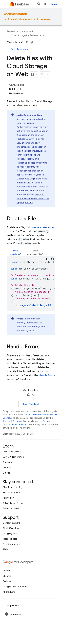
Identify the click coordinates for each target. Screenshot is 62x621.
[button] (15, 252)
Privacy (16, 605)
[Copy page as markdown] (43, 74)
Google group (10, 533)
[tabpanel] (31, 283)
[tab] (15, 252)
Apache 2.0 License (12, 421)
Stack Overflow (11, 528)
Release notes (10, 538)
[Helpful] (26, 42)
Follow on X (8, 497)
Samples (7, 462)
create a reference (42, 227)
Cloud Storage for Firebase (29, 19)
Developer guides (12, 451)
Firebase (11, 31)
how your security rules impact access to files (33, 198)
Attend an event (11, 508)
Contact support (11, 522)
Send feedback (19, 49)
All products (9, 591)
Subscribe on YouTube (14, 503)
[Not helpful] (31, 42)
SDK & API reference (13, 456)
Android (7, 570)
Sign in (54, 3)
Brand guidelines (11, 544)
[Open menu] (5, 4)
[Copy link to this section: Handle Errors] (43, 347)
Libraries (7, 467)
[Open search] (39, 4)
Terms (6, 605)
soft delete (32, 326)
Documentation (15, 14)
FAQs (5, 549)
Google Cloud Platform (15, 586)
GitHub (6, 472)
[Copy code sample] (52, 259)
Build (44, 35)
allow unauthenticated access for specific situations (31, 146)
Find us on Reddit (12, 492)
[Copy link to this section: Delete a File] (39, 219)
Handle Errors (47, 375)
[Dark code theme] (47, 259)
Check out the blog (12, 487)
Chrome (7, 575)
